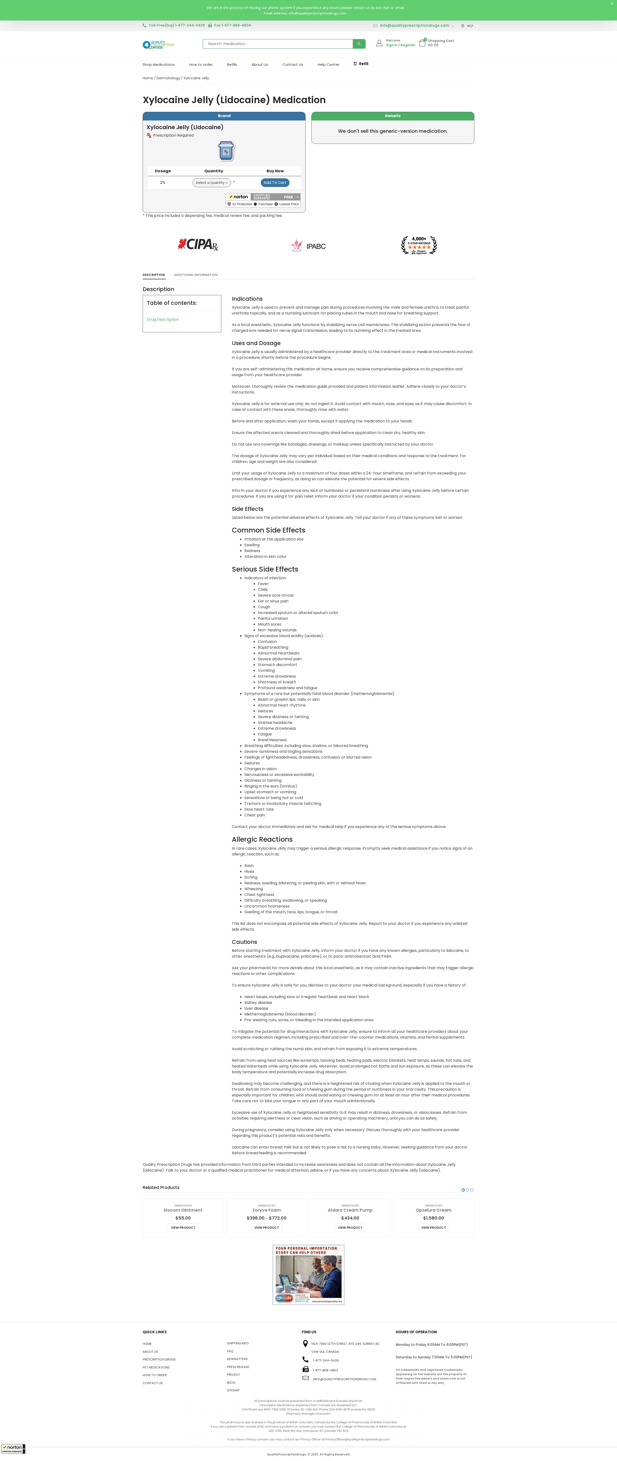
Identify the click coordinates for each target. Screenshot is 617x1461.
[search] (359, 43)
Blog (231, 1382)
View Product (183, 1227)
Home (147, 78)
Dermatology (168, 78)
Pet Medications (156, 1367)
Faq (230, 1351)
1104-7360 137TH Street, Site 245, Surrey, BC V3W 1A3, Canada (345, 1347)
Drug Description (163, 319)
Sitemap (233, 1390)
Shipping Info (238, 1343)
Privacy (233, 1374)
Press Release (238, 1367)
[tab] (154, 275)
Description (154, 275)
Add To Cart (275, 182)
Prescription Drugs (159, 1359)
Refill (363, 63)
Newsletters (237, 1359)
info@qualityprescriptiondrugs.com (414, 25)
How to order (201, 64)
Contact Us (292, 64)
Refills (232, 64)
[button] (13, 1449)
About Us (260, 64)
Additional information (196, 275)
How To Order (155, 1375)
